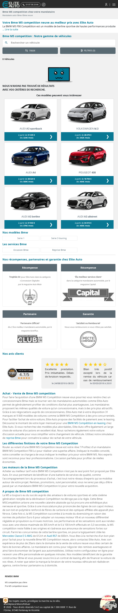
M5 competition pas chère (16, 582)
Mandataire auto (9, 15)
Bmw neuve (28, 15)
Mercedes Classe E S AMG (17, 536)
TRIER (32, 50)
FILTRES (89, 50)
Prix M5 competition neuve (16, 586)
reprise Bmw (13, 438)
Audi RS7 (52, 536)
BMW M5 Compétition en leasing (87, 423)
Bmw (20, 15)
